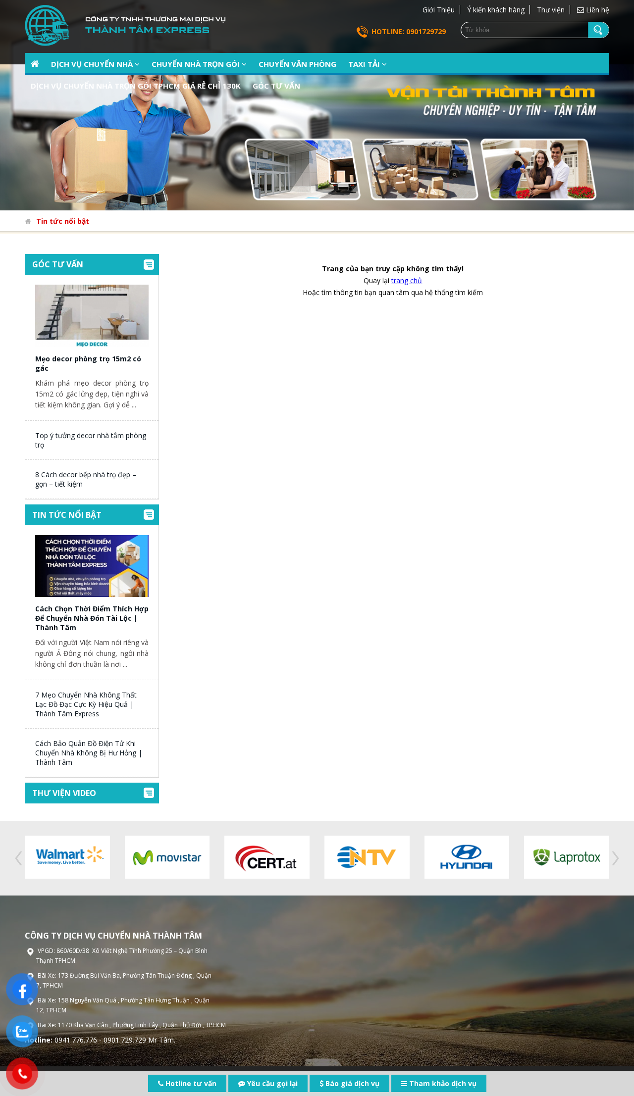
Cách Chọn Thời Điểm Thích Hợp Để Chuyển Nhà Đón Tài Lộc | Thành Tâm (92, 618)
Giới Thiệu (439, 9)
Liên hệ (596, 9)
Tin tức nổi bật (62, 221)
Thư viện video (64, 793)
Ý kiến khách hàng (496, 9)
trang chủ (406, 280)
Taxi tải (365, 64)
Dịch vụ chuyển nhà (93, 64)
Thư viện (551, 9)
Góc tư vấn (276, 86)
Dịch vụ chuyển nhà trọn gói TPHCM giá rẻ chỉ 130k (136, 86)
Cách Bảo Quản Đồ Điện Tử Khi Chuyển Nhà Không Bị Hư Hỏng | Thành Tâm (88, 753)
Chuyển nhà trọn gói (197, 64)
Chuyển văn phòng (297, 64)
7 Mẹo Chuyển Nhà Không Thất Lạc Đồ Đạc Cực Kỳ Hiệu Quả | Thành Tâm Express (86, 704)
